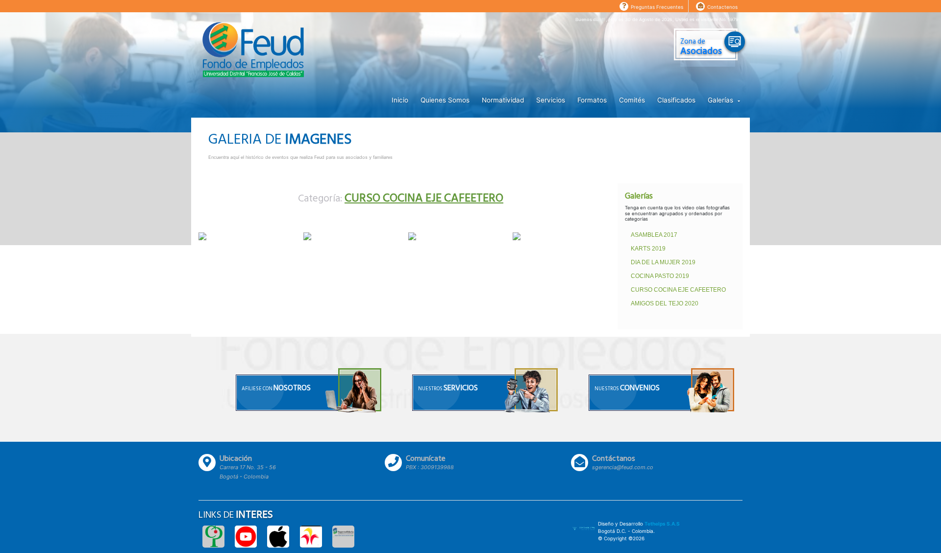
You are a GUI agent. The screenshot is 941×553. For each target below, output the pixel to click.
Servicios (550, 100)
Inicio (400, 100)
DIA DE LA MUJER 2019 (663, 262)
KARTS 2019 (648, 248)
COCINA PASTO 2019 (660, 276)
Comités (632, 100)
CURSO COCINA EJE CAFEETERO (678, 289)
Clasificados (676, 100)
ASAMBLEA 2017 (654, 234)
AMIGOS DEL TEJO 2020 (664, 303)
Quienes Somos (445, 100)
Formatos (592, 100)
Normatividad (503, 100)
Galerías (721, 100)
